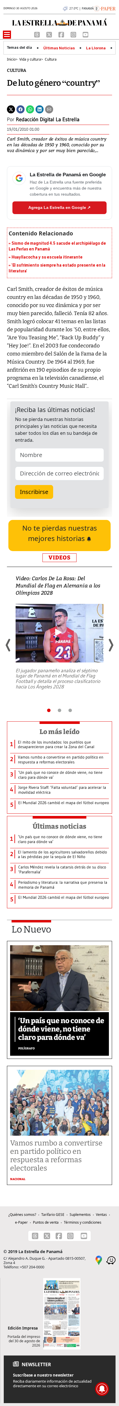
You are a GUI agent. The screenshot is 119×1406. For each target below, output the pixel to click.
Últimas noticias (59, 826)
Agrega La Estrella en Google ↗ (59, 207)
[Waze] (111, 1259)
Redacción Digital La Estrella (47, 119)
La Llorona (96, 48)
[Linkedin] (40, 109)
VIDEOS (59, 557)
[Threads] (37, 34)
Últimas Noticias (59, 48)
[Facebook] (62, 34)
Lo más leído (60, 732)
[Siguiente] (110, 645)
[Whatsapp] (30, 109)
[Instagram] (74, 34)
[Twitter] (11, 109)
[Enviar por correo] (49, 109)
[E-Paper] (105, 8)
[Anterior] (8, 645)
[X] (50, 34)
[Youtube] (85, 34)
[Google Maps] (98, 1259)
